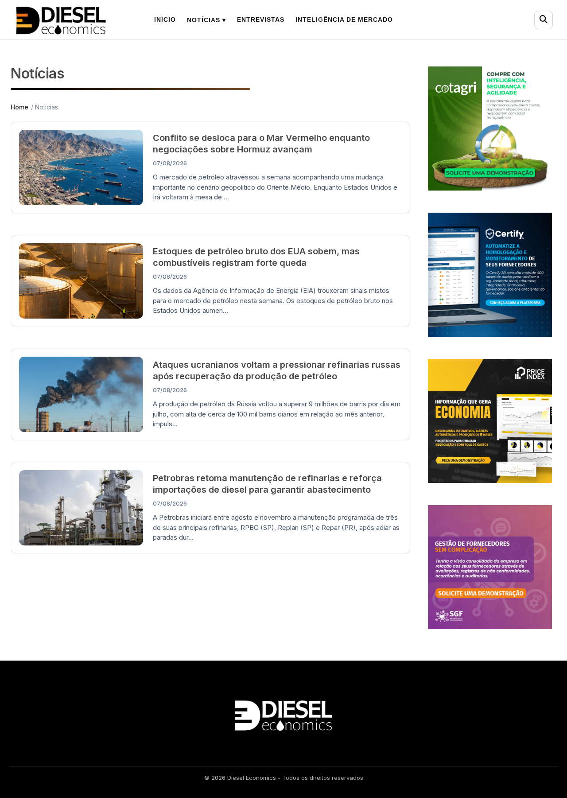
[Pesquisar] (543, 20)
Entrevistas (260, 19)
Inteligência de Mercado (344, 19)
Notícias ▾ (206, 19)
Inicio (165, 19)
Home (19, 107)
